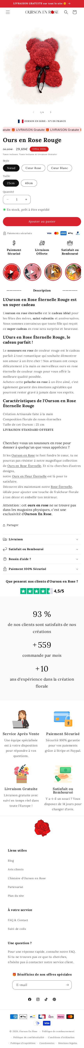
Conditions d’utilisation (61, 1037)
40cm (29, 183)
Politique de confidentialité (28, 1037)
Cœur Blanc (59, 168)
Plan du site (16, 895)
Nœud (11, 168)
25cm (11, 183)
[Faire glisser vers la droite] (50, 112)
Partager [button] (13, 525)
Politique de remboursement (58, 1031)
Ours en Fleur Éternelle (29, 476)
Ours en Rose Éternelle (24, 466)
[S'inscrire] (67, 984)
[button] (8, 12)
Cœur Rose (33, 168)
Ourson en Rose (23, 455)
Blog (11, 860)
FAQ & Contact (18, 920)
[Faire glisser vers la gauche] (33, 112)
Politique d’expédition (23, 1043)
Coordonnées (47, 1043)
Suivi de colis (17, 929)
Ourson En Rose (28, 1031)
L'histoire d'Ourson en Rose (27, 878)
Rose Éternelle (61, 487)
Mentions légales (67, 1043)
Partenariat (15, 887)
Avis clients (15, 869)
